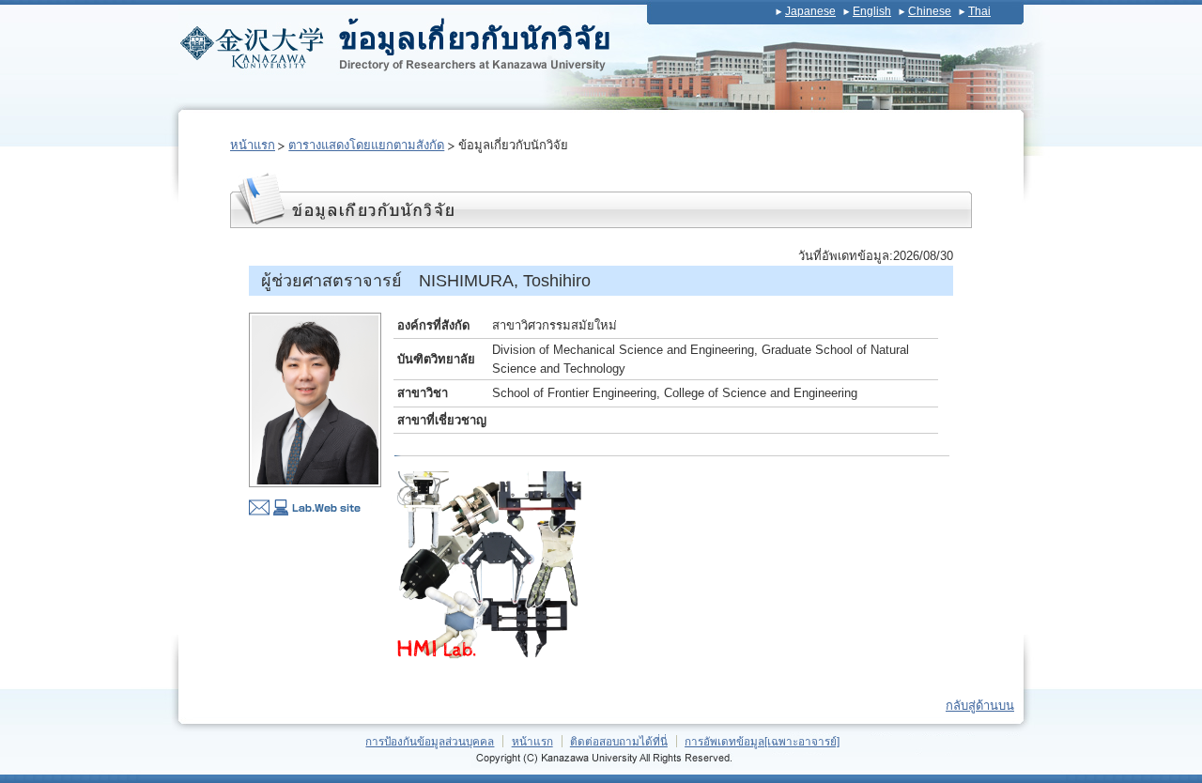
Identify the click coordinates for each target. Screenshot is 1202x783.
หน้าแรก (252, 145)
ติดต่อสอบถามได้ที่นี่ (619, 741)
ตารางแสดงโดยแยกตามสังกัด (366, 145)
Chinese (929, 11)
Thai (979, 11)
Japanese (810, 11)
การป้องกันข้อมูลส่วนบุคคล (429, 741)
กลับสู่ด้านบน (980, 706)
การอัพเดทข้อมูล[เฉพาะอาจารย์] (762, 741)
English (872, 11)
